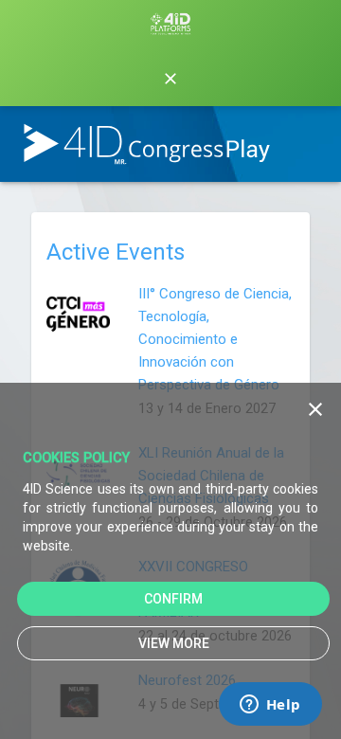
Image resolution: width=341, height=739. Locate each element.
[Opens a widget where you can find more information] (270, 706)
